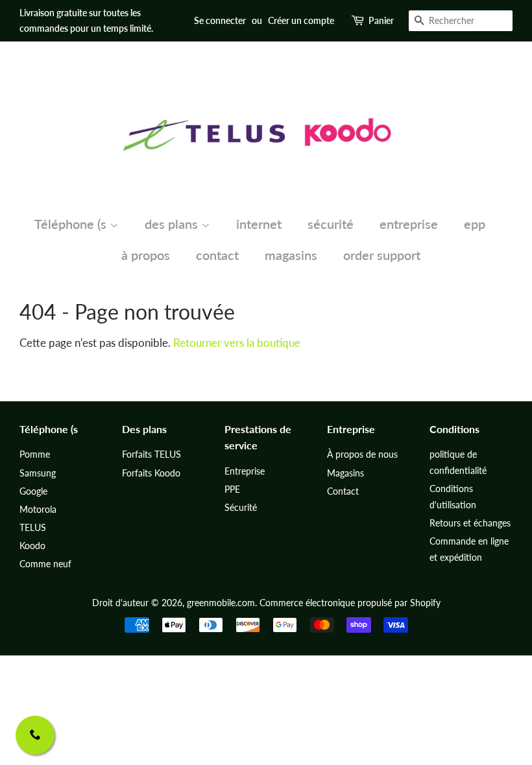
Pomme (34, 454)
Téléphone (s (72, 223)
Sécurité (240, 507)
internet (259, 223)
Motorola (37, 509)
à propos (145, 255)
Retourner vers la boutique (236, 342)
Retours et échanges (470, 522)
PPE (232, 489)
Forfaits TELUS (151, 454)
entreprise (409, 223)
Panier (381, 20)
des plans (173, 223)
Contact (343, 491)
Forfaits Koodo (151, 472)
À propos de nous (362, 454)
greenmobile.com (221, 602)
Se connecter (220, 20)
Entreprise (244, 471)
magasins (291, 255)
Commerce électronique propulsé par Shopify (350, 602)
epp (474, 223)
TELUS (32, 527)
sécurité (331, 223)
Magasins (345, 472)
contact (217, 255)
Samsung (37, 472)
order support (381, 255)
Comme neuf (45, 563)
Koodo (32, 545)
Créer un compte (301, 20)
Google (33, 491)
